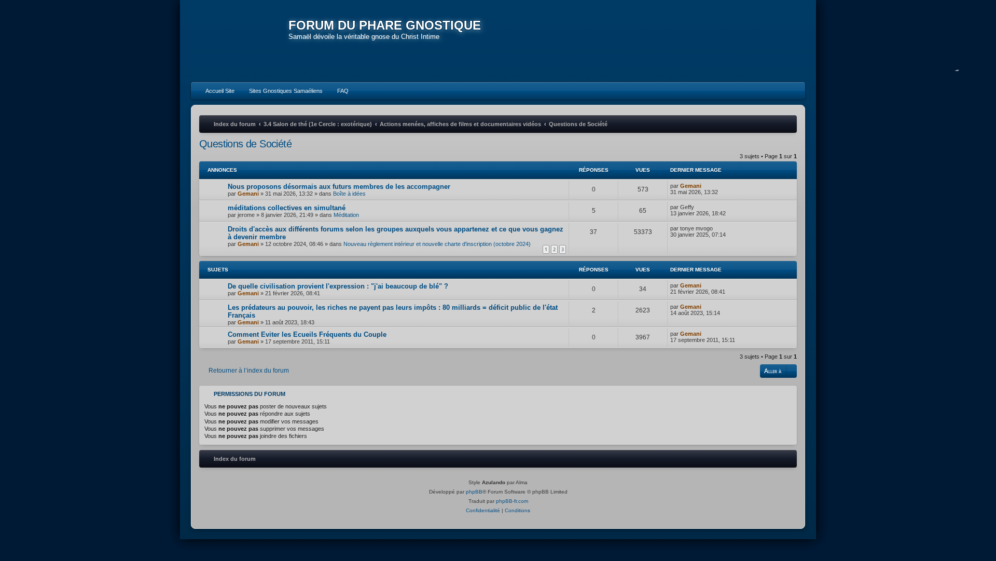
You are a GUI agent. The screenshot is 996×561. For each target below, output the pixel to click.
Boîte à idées (349, 193)
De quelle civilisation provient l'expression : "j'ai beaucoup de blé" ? (338, 286)
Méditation (346, 215)
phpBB (474, 492)
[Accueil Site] (749, 40)
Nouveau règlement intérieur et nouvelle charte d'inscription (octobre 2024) (437, 244)
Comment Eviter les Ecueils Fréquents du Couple (307, 334)
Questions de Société (245, 143)
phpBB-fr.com (512, 501)
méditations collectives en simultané (286, 208)
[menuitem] (215, 91)
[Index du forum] (239, 41)
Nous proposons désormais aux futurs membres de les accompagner (339, 186)
